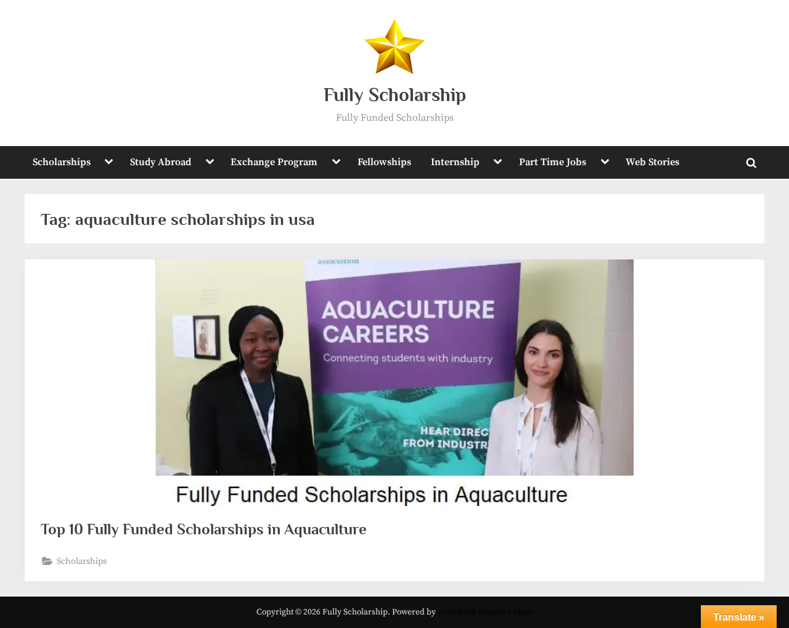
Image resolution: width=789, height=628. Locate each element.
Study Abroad (160, 162)
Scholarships (62, 162)
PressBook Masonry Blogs (485, 612)
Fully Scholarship (395, 94)
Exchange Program (274, 162)
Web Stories (652, 162)
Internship (455, 162)
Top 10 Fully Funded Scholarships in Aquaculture (204, 529)
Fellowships (384, 162)
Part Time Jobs (552, 162)
